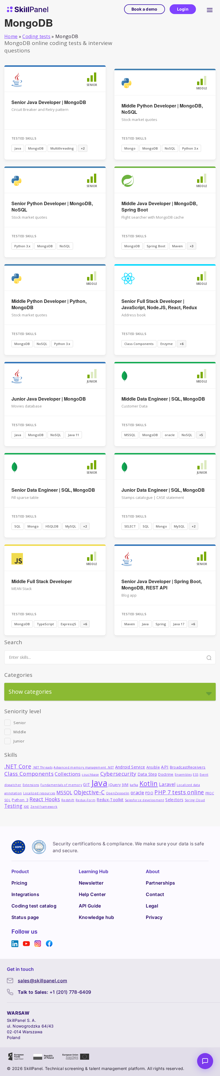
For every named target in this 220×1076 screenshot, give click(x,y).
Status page (25, 917)
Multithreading (62, 148)
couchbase (90, 775)
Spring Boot (156, 246)
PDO (149, 793)
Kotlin (149, 783)
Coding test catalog (33, 906)
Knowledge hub (96, 917)
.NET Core (17, 766)
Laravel (167, 784)
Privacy (154, 917)
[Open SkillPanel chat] (205, 1061)
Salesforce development (144, 800)
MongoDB (36, 148)
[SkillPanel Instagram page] (37, 943)
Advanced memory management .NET (84, 767)
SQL (17, 526)
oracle (170, 435)
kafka (134, 785)
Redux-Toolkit (110, 799)
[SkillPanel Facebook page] (49, 943)
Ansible (153, 767)
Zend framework (43, 807)
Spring (161, 624)
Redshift (67, 800)
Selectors (174, 799)
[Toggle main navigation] (209, 9)
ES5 (195, 775)
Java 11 (73, 435)
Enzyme (166, 344)
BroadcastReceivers (188, 767)
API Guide (90, 906)
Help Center (92, 894)
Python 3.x (190, 148)
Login (182, 9)
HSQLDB (52, 526)
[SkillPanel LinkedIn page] (14, 943)
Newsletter (91, 883)
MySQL (70, 526)
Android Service (130, 767)
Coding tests (36, 36)
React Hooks (45, 799)
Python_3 (20, 799)
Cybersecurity (118, 773)
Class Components (139, 344)
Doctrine (166, 774)
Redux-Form (85, 800)
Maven (177, 246)
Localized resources (39, 793)
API (164, 767)
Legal (152, 906)
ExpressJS (68, 624)
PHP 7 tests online (179, 792)
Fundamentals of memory (61, 785)
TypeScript (45, 624)
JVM (125, 784)
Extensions (31, 785)
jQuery (115, 784)
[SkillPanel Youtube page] (26, 943)
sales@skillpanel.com (42, 980)
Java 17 (178, 624)
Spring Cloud (195, 800)
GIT (86, 784)
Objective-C (89, 792)
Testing (13, 806)
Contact (155, 894)
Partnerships (160, 883)
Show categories (30, 691)
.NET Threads (42, 767)
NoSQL (170, 148)
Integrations (25, 894)
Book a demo (144, 9)
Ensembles (183, 775)
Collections (67, 774)
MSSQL (129, 435)
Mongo (129, 148)
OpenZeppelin (117, 793)
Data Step (147, 774)
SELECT (130, 526)
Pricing (19, 883)
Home (10, 36)
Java (17, 148)
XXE (26, 807)
